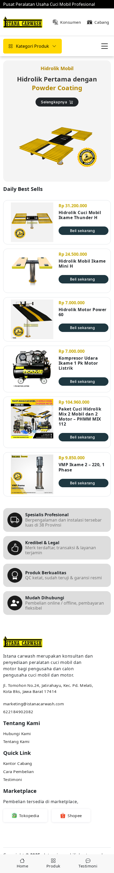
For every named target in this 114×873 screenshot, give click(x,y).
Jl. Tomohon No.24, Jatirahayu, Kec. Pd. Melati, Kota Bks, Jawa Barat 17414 (48, 688)
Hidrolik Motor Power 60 (83, 312)
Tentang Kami (16, 741)
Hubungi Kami (17, 733)
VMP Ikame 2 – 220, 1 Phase (82, 467)
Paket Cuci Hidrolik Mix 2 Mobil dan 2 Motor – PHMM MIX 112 (80, 417)
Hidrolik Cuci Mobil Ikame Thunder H (80, 215)
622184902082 (18, 711)
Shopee (75, 815)
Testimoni (12, 779)
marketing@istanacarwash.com (33, 703)
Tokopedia (29, 815)
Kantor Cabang (17, 763)
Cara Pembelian (18, 771)
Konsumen (70, 22)
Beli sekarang (82, 230)
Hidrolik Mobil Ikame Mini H (82, 264)
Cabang (101, 22)
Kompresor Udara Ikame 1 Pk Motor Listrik (78, 363)
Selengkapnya (54, 102)
